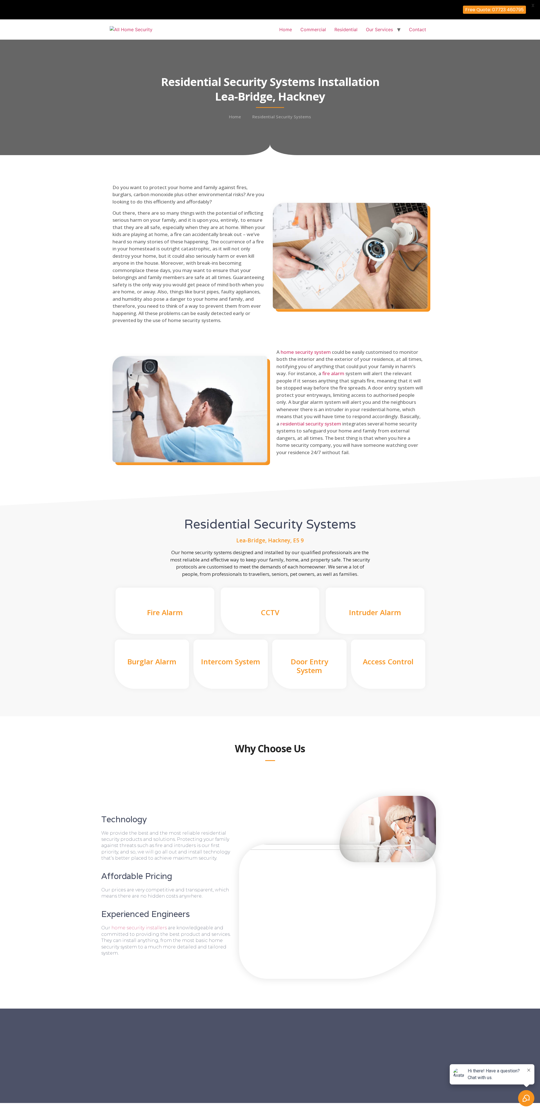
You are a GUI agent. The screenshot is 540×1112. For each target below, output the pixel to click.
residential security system (310, 423)
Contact (417, 29)
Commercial (313, 29)
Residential (345, 29)
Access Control (388, 661)
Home (285, 29)
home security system (306, 352)
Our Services (379, 29)
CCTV (270, 612)
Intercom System (230, 661)
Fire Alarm (165, 612)
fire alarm (333, 373)
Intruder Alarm (375, 612)
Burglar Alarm (151, 661)
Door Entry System (309, 665)
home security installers (139, 927)
